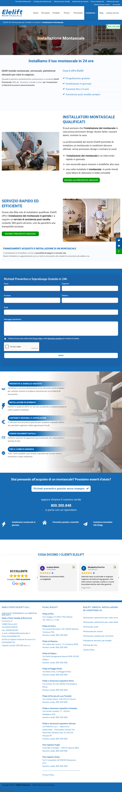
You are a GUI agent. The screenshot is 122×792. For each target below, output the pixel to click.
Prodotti (56, 13)
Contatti (101, 26)
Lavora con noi (112, 13)
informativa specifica (54, 339)
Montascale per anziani (80, 1)
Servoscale (116, 4)
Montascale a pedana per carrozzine (98, 636)
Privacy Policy (38, 339)
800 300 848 (61, 635)
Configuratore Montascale (42, 1)
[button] (118, 577)
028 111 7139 (52, 620)
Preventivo (78, 13)
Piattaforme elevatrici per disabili (97, 640)
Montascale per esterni (102, 4)
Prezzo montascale (97, 1)
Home (35, 13)
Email (6, 307)
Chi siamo (45, 13)
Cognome (65, 284)
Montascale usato (113, 1)
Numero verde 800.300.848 (113, 26)
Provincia (7, 295)
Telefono (65, 295)
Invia (61, 355)
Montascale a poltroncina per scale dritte (100, 622)
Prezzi (66, 13)
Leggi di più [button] (85, 588)
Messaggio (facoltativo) (12, 319)
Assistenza (90, 13)
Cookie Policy (89, 649)
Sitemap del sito (90, 645)
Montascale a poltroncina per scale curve (100, 617)
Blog (101, 13)
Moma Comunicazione (46, 785)
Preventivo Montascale (23, 1)
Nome (6, 284)
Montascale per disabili (62, 1)
